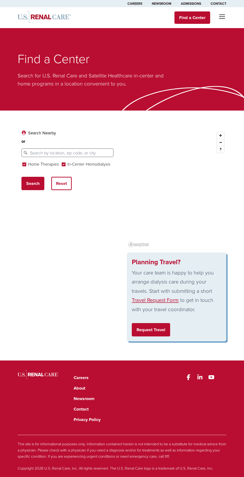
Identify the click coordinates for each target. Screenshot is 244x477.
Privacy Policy (87, 419)
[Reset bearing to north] (220, 149)
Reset (61, 183)
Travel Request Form (155, 300)
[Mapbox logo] (138, 244)
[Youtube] (211, 377)
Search (33, 183)
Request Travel (151, 330)
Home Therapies (43, 164)
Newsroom (161, 3)
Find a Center (192, 18)
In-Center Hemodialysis (88, 164)
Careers (134, 3)
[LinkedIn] (200, 377)
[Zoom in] (220, 135)
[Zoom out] (220, 142)
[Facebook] (188, 377)
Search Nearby (42, 133)
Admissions (191, 3)
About (79, 388)
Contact (218, 3)
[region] (176, 189)
